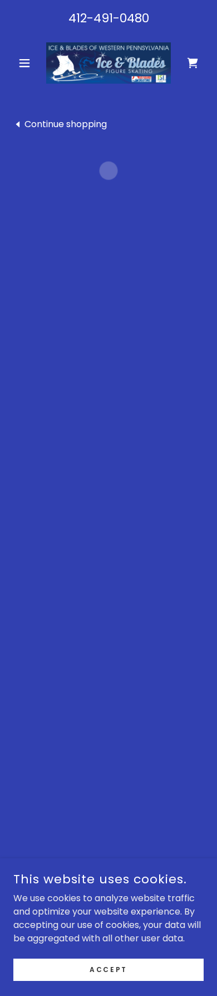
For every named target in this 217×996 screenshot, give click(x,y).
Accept (108, 969)
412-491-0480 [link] (108, 18)
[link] (108, 63)
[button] (27, 63)
